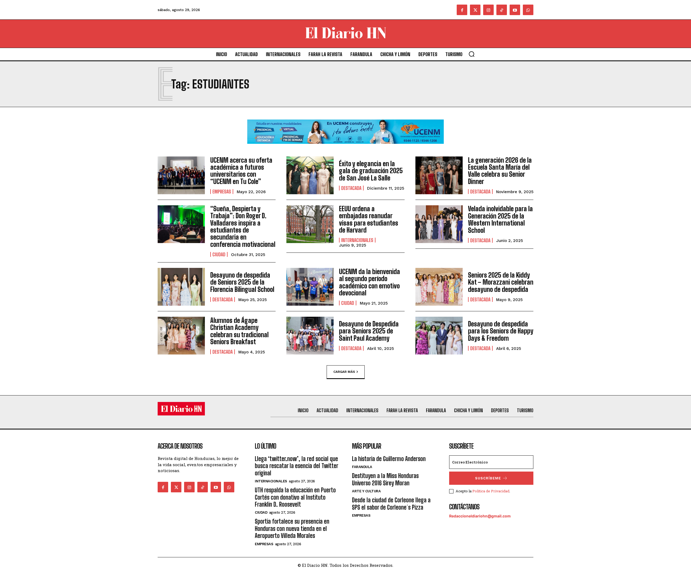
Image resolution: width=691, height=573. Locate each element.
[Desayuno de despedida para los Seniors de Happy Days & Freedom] (439, 335)
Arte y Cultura (366, 491)
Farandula (362, 467)
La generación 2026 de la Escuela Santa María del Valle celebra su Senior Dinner (500, 170)
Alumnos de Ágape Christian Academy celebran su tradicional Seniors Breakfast (239, 331)
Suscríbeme (488, 478)
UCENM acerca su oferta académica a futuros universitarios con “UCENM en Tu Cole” (241, 170)
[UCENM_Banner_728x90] (345, 148)
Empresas (221, 191)
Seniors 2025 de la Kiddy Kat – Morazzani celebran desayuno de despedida (500, 282)
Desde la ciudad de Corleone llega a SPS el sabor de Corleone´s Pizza (391, 503)
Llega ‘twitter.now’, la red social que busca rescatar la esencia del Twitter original (296, 466)
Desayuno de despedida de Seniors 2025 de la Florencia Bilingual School (242, 282)
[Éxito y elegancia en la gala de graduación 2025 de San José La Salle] (310, 175)
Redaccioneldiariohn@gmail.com (480, 516)
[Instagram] (488, 10)
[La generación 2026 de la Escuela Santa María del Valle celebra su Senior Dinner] (439, 175)
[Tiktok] (501, 10)
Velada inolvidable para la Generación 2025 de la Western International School (500, 219)
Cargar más (344, 372)
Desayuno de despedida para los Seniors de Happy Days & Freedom (500, 331)
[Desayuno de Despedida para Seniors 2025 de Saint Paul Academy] (310, 335)
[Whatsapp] (528, 10)
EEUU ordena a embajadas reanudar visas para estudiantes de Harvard (368, 219)
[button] (471, 53)
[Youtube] (515, 10)
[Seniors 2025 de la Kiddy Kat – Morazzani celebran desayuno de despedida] (439, 287)
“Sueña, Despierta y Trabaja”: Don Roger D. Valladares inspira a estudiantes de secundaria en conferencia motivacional (242, 226)
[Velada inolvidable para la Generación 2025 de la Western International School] (439, 224)
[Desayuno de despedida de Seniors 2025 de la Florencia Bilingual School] (181, 287)
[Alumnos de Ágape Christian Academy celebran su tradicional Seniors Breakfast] (181, 335)
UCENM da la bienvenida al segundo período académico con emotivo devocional (369, 282)
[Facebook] (462, 10)
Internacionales (357, 240)
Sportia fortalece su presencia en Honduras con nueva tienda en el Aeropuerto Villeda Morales (292, 528)
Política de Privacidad (490, 491)
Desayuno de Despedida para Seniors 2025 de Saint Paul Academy (369, 331)
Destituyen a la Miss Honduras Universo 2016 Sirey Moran (385, 479)
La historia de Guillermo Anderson (389, 458)
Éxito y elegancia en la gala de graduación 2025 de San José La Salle (371, 171)
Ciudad (218, 254)
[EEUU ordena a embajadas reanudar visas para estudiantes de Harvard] (310, 224)
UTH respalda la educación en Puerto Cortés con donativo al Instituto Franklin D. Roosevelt (295, 497)
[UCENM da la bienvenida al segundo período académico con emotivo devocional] (310, 287)
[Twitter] (475, 10)
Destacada (351, 188)
